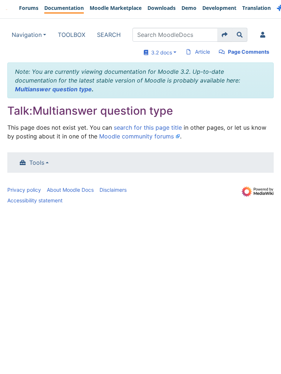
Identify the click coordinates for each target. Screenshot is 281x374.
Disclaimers (113, 190)
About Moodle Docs (70, 190)
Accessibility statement (35, 200)
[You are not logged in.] (264, 34)
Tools (36, 162)
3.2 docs (160, 52)
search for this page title (148, 127)
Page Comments (248, 52)
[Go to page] (224, 35)
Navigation (27, 34)
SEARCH (109, 34)
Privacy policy (24, 190)
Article (202, 52)
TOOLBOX (71, 34)
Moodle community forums (136, 136)
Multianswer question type (53, 89)
